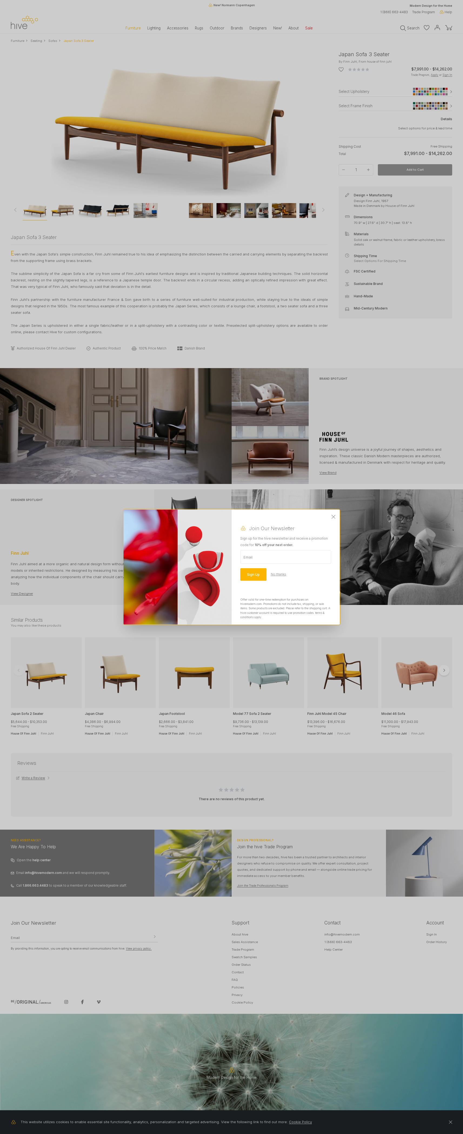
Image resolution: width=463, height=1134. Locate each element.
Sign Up (253, 574)
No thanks (278, 574)
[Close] (333, 517)
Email (248, 557)
